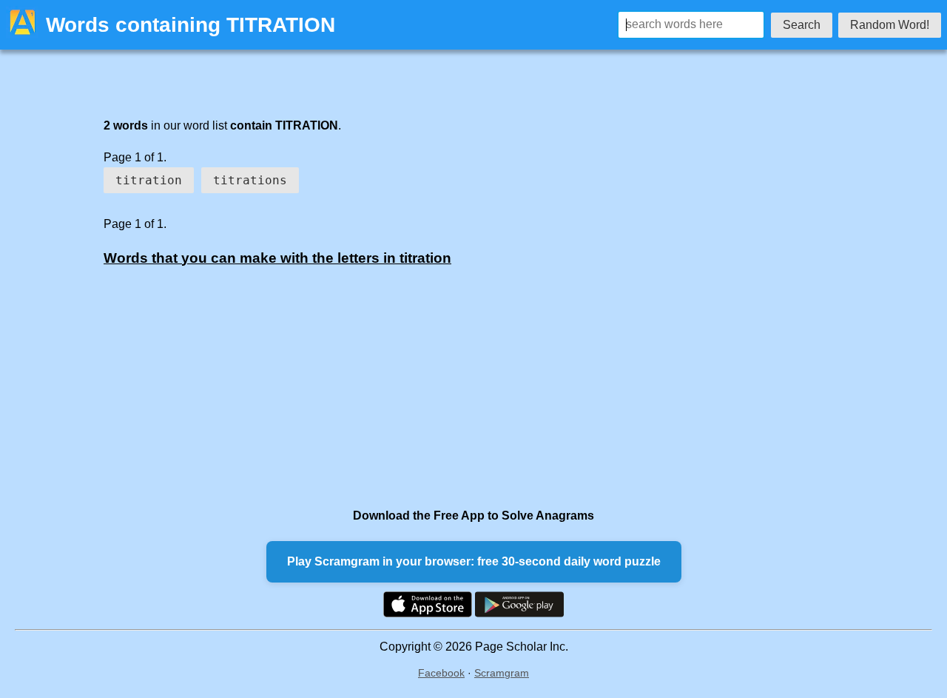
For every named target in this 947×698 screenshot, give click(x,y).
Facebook (441, 673)
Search (801, 25)
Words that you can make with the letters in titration (277, 258)
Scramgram (501, 673)
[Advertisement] (444, 386)
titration (148, 180)
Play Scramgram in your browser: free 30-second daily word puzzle (474, 561)
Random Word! (889, 25)
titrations (250, 180)
